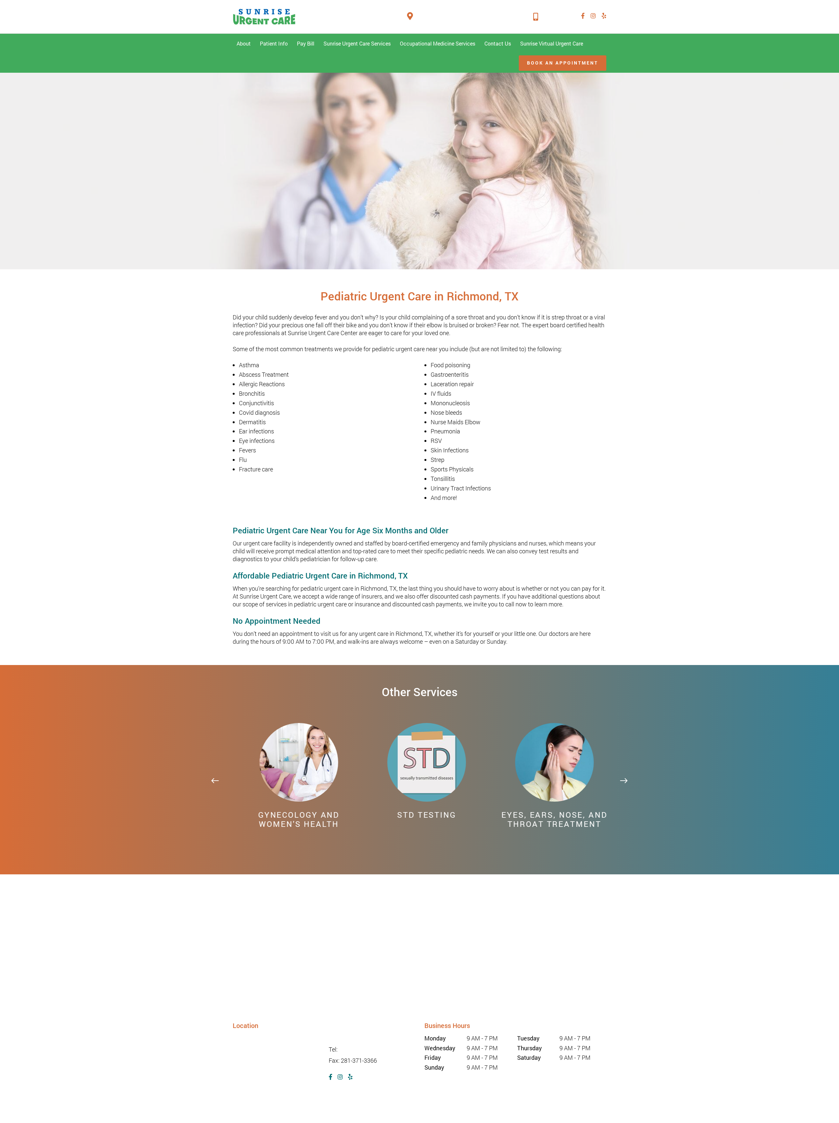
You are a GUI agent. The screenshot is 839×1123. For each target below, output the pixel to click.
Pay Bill (305, 43)
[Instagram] (593, 16)
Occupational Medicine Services (437, 43)
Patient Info (274, 43)
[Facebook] (583, 16)
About (244, 43)
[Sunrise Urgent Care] (264, 17)
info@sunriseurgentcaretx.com (368, 1038)
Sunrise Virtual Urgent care (551, 43)
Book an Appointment (562, 63)
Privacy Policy (407, 1109)
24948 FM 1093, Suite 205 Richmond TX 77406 (470, 16)
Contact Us (497, 43)
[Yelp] (604, 16)
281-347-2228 (556, 16)
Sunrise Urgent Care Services (357, 43)
